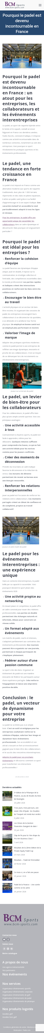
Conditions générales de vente (14, 1027)
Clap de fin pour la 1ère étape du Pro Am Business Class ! (27, 837)
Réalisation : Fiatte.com (22, 1030)
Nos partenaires (8, 970)
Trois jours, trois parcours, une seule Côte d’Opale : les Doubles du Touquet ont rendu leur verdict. (27, 811)
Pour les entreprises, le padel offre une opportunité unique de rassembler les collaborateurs (19, 221)
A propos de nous (15, 962)
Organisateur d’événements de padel (16, 998)
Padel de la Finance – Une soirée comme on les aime (27, 886)
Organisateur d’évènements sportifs (16, 988)
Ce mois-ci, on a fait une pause (26, 872)
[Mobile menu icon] (40, 5)
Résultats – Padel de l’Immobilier (27, 860)
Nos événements (14, 974)
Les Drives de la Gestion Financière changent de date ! (25, 824)
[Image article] (7, 796)
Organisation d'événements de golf (16, 995)
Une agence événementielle (13, 967)
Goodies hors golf (9, 1017)
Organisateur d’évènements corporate (17, 992)
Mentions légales (33, 1027)
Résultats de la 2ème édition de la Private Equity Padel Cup (27, 849)
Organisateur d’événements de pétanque (18, 1001)
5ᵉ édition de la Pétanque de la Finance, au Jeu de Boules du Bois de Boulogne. (27, 795)
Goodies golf (7, 1014)
